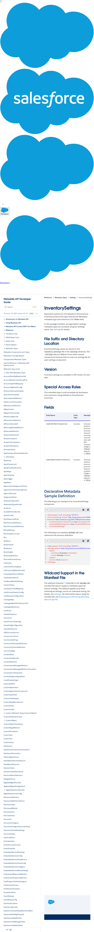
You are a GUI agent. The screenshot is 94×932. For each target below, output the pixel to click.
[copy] (88, 510)
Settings (73, 297)
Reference (48, 297)
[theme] (83, 510)
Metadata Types (61, 297)
